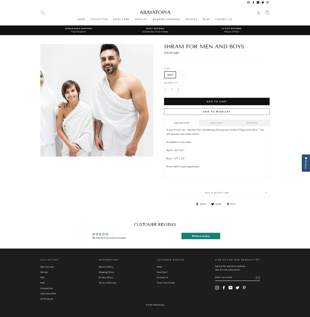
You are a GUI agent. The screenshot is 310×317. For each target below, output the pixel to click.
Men (42, 277)
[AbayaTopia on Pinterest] (244, 288)
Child (182, 74)
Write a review (201, 236)
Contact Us (223, 19)
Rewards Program (166, 19)
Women (44, 272)
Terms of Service (107, 282)
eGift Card (121, 19)
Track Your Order (166, 282)
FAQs (159, 266)
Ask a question (217, 193)
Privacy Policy (106, 277)
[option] (78, 30)
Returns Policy (106, 266)
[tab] (181, 123)
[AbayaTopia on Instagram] (217, 288)
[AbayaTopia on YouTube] (230, 288)
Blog (206, 19)
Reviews (191, 19)
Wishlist (141, 19)
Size (167, 68)
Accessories (46, 288)
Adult (170, 74)
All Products (46, 298)
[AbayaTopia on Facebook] (224, 288)
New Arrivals (47, 266)
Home (81, 19)
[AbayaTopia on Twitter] (237, 288)
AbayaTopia (155, 12)
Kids (42, 282)
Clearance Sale (48, 293)
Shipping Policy (106, 272)
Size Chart (162, 272)
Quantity (171, 83)
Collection (99, 19)
